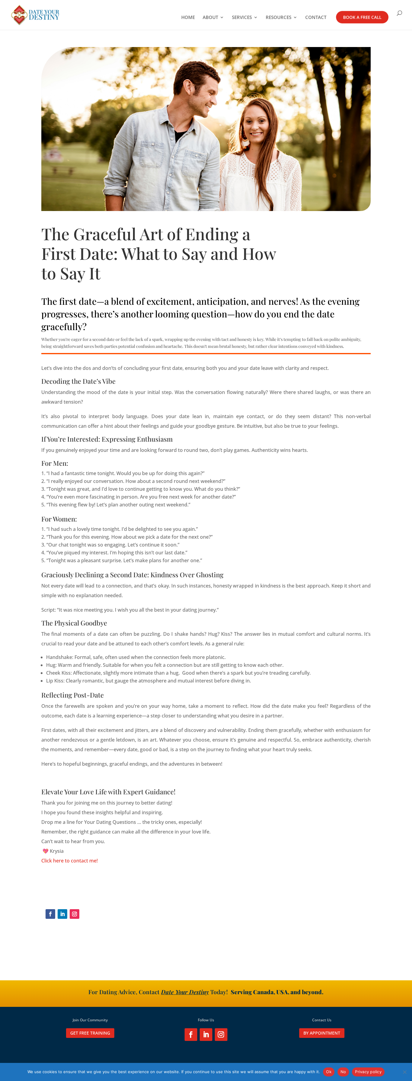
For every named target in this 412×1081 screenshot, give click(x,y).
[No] (404, 1072)
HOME (188, 17)
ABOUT (210, 17)
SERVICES (242, 17)
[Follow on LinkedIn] (62, 914)
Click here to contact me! (69, 860)
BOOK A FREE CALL (362, 17)
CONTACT (315, 17)
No (343, 1071)
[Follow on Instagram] (74, 914)
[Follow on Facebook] (50, 914)
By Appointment (321, 1033)
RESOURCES (278, 17)
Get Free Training (90, 1033)
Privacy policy (368, 1071)
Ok (328, 1071)
